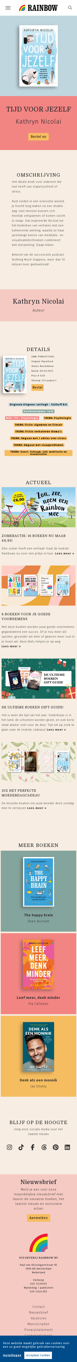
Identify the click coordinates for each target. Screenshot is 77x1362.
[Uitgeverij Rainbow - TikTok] (21, 1147)
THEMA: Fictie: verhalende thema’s (38, 431)
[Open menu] (8, 8)
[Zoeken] (70, 7)
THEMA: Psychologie (57, 418)
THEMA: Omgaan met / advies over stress (38, 438)
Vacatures (39, 1318)
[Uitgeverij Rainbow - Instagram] (9, 1147)
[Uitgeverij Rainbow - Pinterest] (56, 1147)
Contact (38, 1307)
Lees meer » (64, 553)
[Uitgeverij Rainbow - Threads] (44, 1147)
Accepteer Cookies (38, 1355)
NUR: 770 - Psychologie (22, 418)
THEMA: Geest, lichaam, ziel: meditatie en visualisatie (38, 453)
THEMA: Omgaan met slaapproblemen (38, 445)
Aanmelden (38, 1218)
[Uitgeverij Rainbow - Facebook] (32, 1147)
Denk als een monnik (38, 1080)
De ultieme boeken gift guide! (33, 707)
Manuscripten (38, 1324)
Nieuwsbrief (38, 1312)
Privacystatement (38, 1330)
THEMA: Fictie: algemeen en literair (38, 424)
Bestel (37, 387)
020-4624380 (38, 1291)
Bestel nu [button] (38, 137)
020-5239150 (38, 1283)
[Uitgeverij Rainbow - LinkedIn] (67, 1147)
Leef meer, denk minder (38, 998)
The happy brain (38, 915)
